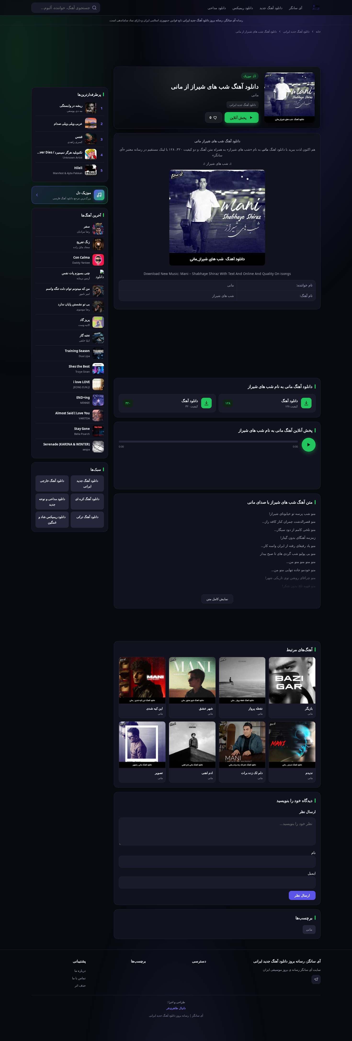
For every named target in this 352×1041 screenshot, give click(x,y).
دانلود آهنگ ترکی (87, 517)
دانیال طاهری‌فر (176, 1008)
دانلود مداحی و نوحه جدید (52, 501)
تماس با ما (79, 978)
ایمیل (312, 873)
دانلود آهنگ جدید (271, 8)
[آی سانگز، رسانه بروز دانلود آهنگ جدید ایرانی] (316, 7)
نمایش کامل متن (217, 599)
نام (313, 852)
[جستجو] (94, 7)
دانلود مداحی (217, 8)
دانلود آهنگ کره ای (87, 499)
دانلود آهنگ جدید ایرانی (296, 31)
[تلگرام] (316, 979)
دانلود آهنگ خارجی (52, 480)
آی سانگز (295, 8)
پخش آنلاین (238, 117)
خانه (318, 31)
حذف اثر (80, 985)
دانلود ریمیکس (243, 8)
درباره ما (80, 970)
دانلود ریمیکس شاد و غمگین (52, 519)
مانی (309, 929)
